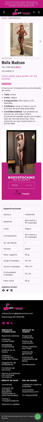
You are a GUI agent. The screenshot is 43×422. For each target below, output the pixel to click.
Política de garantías (27, 353)
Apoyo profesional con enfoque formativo (11, 375)
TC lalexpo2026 (29, 395)
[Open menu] (4, 12)
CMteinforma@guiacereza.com (17, 313)
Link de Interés (29, 380)
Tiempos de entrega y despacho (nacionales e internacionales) (10, 392)
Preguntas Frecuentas (28, 337)
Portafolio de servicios (8, 369)
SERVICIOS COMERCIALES (9, 331)
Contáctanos (28, 364)
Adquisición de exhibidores (9, 363)
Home (4, 18)
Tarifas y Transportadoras (10, 400)
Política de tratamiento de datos (29, 359)
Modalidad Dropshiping (8, 345)
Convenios (7, 384)
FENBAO (17, 67)
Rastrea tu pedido (11, 404)
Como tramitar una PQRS (29, 347)
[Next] (40, 41)
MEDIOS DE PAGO (10, 380)
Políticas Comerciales (8, 340)
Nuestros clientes (10, 336)
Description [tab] (6, 84)
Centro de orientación (28, 342)
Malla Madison (15, 18)
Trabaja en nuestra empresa (31, 385)
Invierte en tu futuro (8, 351)
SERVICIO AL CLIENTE (28, 331)
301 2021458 (19, 317)
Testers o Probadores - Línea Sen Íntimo (10, 357)
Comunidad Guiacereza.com (30, 391)
